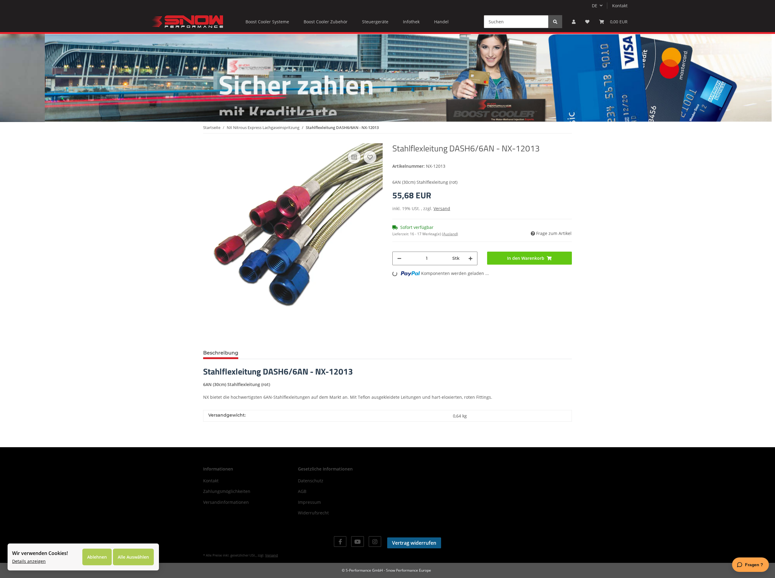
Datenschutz (310, 481)
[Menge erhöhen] (470, 258)
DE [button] (594, 5)
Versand (442, 208)
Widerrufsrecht (313, 513)
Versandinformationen (226, 502)
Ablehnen (97, 557)
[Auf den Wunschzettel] (370, 157)
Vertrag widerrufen (414, 543)
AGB (302, 491)
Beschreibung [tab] (220, 353)
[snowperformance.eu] (187, 21)
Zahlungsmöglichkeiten (226, 491)
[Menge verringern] (399, 258)
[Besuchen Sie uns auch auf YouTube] (357, 541)
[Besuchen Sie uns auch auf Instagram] (375, 541)
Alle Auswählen (133, 557)
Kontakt (620, 5)
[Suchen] (555, 21)
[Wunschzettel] (587, 21)
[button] (573, 21)
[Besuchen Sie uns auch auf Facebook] (340, 541)
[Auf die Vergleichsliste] (354, 157)
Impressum (309, 502)
